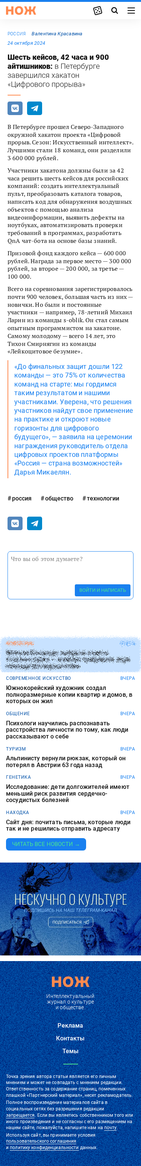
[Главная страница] (21, 10)
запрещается (20, 1115)
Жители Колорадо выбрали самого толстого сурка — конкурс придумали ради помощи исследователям (68, 660)
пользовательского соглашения (41, 1141)
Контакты (70, 1038)
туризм (16, 749)
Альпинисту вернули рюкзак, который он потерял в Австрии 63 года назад (66, 761)
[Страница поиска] (114, 10)
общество (59, 498)
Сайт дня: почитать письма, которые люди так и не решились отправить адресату (68, 825)
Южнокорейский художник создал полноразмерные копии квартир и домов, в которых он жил (69, 695)
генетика (18, 777)
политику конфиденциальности (44, 1147)
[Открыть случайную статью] (98, 10)
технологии (103, 498)
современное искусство (38, 678)
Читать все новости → (46, 844)
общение (18, 713)
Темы (70, 1051)
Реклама (70, 1025)
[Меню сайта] (131, 11)
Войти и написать (102, 590)
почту (110, 1127)
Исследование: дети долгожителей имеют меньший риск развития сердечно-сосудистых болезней (67, 794)
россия (17, 33)
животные (20, 643)
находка (17, 812)
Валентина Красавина (57, 33)
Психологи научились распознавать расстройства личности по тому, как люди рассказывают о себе (67, 730)
